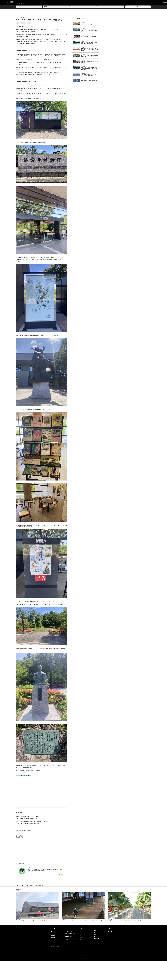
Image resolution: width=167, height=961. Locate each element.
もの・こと (82, 931)
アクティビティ (96, 932)
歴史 (95, 934)
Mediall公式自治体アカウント (70, 936)
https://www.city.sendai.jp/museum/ (29, 823)
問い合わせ (53, 941)
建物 (95, 930)
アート (81, 937)
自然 (80, 935)
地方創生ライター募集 (55, 946)
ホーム (17, 885)
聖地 (80, 939)
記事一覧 (61, 874)
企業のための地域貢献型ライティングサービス (71, 934)
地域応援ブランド (97, 938)
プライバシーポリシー (55, 939)
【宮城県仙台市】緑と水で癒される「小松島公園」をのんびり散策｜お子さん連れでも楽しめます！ (39, 41)
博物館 (29, 23)
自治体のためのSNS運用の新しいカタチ (71, 939)
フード (21, 885)
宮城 (17, 23)
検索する (137, 6)
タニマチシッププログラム (70, 931)
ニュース (52, 933)
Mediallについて (54, 935)
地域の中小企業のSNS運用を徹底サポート (71, 942)
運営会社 (52, 937)
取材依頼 (52, 944)
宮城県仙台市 (23, 23)
